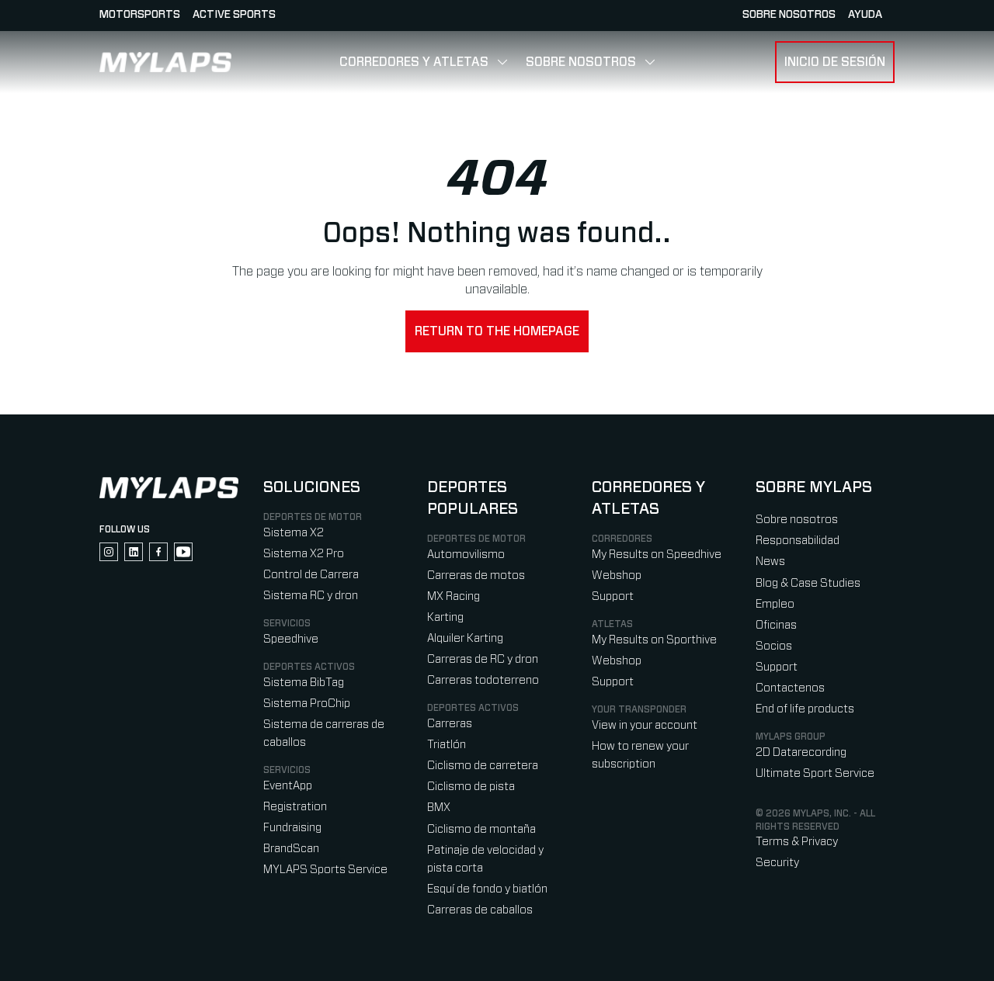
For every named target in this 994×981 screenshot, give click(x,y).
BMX (438, 807)
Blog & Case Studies (808, 583)
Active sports (234, 14)
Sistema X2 (293, 533)
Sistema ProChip (306, 703)
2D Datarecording (801, 752)
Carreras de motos (476, 575)
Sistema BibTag (303, 682)
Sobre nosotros (789, 14)
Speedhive (290, 639)
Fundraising (292, 828)
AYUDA (865, 14)
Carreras (449, 724)
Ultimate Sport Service (815, 773)
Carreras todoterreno (483, 680)
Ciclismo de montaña (481, 829)
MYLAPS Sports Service (325, 869)
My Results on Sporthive (654, 640)
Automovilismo (466, 554)
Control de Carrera (311, 575)
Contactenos (790, 688)
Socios (774, 646)
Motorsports (139, 14)
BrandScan (291, 848)
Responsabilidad (797, 540)
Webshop (616, 575)
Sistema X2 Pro (303, 554)
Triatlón (446, 744)
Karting (445, 617)
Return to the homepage (497, 331)
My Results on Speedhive (656, 554)
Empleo (775, 604)
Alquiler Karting (465, 638)
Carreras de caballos (480, 910)
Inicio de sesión (834, 62)
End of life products (805, 709)
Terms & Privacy (797, 842)
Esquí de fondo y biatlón (487, 889)
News (770, 561)
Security (777, 862)
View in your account (644, 725)
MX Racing (453, 596)
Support (613, 596)
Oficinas (776, 625)
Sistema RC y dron (310, 595)
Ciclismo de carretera (482, 765)
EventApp (287, 786)
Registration (295, 807)
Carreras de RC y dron (482, 659)
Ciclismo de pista (471, 786)
